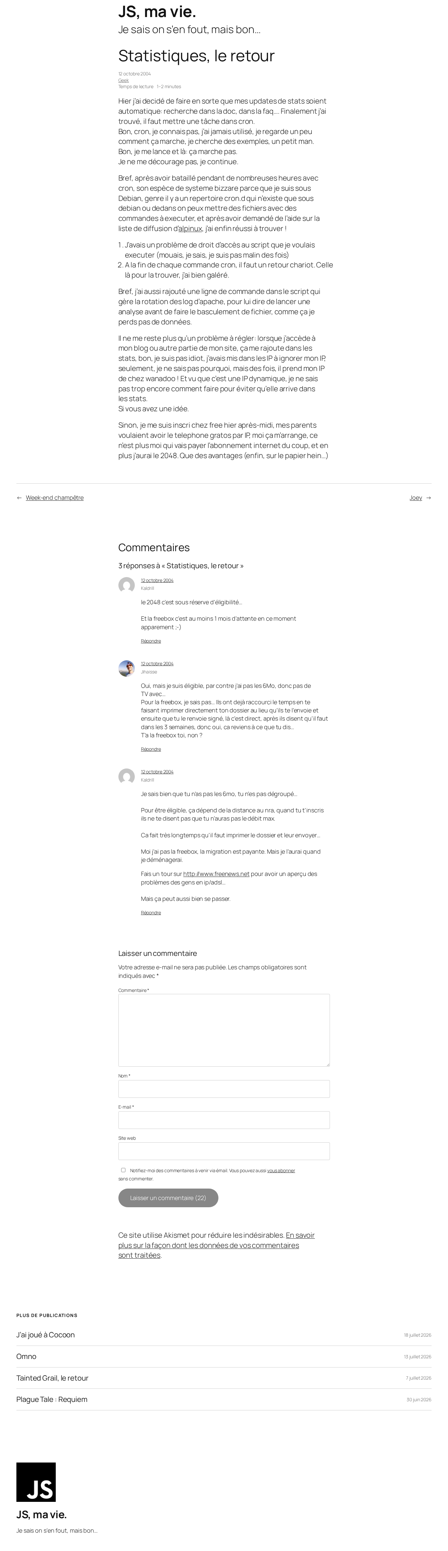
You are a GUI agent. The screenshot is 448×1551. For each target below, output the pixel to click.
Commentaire (134, 990)
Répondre (151, 641)
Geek (123, 80)
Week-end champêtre (55, 497)
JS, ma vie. (157, 11)
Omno (26, 1356)
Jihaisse (149, 672)
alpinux (190, 228)
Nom (124, 1076)
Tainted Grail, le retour (52, 1378)
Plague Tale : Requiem (52, 1399)
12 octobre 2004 (157, 580)
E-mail (126, 1107)
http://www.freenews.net (216, 874)
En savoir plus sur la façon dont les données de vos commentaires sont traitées (216, 1245)
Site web (127, 1138)
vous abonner (281, 1170)
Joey (416, 497)
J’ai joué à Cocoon (45, 1335)
